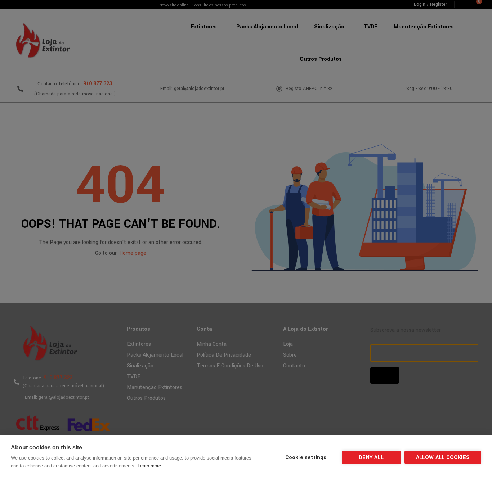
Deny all (371, 457)
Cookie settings (306, 457)
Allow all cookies (443, 457)
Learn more (149, 466)
